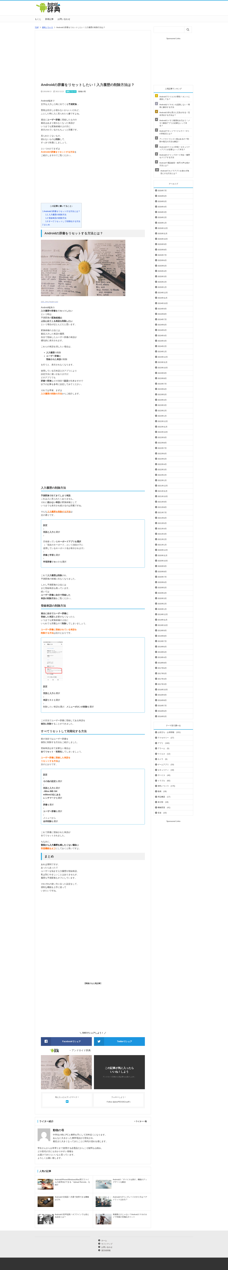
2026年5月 (162, 201)
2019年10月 (163, 625)
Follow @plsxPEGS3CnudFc (118, 1102)
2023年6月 (162, 389)
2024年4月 (162, 335)
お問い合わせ (64, 19)
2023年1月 (162, 416)
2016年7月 (162, 706)
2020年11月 (162, 555)
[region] (93, 57)
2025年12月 (163, 228)
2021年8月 (162, 507)
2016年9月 (162, 695)
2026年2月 (162, 217)
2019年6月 (162, 647)
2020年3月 (162, 598)
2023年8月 (162, 378)
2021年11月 (162, 491)
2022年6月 (162, 453)
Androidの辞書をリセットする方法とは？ (61, 211)
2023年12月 (163, 357)
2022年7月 (162, 448)
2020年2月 (162, 604)
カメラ (160, 759)
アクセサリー (163, 738)
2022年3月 (162, 469)
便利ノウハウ (71, 92)
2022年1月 (162, 480)
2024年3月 (162, 341)
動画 (159, 791)
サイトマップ (106, 1244)
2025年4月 (162, 271)
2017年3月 (162, 684)
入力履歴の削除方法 (55, 214)
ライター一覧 (141, 1121)
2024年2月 (162, 346)
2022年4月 (162, 464)
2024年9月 (162, 309)
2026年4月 (162, 207)
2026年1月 (162, 223)
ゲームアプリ (163, 764)
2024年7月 (162, 319)
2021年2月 (162, 539)
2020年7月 (162, 577)
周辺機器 (161, 797)
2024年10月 (163, 303)
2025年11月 (162, 233)
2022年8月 (162, 443)
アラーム (161, 748)
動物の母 (82, 91)
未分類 (160, 802)
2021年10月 (163, 496)
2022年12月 (163, 421)
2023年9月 (162, 373)
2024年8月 (162, 314)
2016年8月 (162, 700)
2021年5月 (162, 523)
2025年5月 (162, 266)
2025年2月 (162, 282)
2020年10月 (163, 561)
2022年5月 (162, 459)
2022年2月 (162, 475)
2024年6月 (162, 325)
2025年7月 (162, 255)
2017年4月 (162, 679)
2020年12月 (163, 550)
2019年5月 (162, 652)
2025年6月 (162, 260)
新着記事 (49, 19)
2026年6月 (162, 196)
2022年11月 (162, 427)
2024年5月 (162, 330)
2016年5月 (162, 716)
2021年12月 (163, 486)
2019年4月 (162, 657)
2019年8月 (162, 636)
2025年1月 (162, 287)
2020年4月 (162, 593)
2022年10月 (163, 432)
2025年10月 (163, 239)
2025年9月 (162, 244)
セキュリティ (163, 770)
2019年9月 (162, 630)
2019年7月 (162, 641)
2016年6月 (162, 711)
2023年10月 (163, 368)
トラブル (161, 781)
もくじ (38, 19)
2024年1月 (162, 351)
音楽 (159, 813)
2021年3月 (162, 534)
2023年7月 (162, 384)
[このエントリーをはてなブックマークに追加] (67, 1102)
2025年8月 (162, 250)
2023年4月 (162, 400)
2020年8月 (162, 572)
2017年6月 (162, 668)
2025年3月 (162, 276)
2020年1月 (162, 609)
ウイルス (161, 754)
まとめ (46, 224)
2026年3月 (162, 212)
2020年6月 (162, 582)
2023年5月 (162, 394)
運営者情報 (106, 1250)
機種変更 (161, 807)
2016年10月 (163, 690)
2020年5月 (162, 587)
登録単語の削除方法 (55, 218)
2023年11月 (162, 362)
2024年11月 (162, 298)
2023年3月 (162, 405)
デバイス (161, 775)
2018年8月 (162, 663)
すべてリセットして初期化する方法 (62, 221)
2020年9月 (162, 566)
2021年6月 (162, 518)
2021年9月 (162, 502)
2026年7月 (162, 191)
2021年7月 (162, 512)
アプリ (160, 743)
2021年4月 (162, 529)
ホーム (104, 1240)
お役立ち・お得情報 (166, 732)
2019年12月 (163, 614)
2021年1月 (162, 545)
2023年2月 (162, 411)
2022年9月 (162, 437)
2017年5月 (162, 673)
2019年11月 (162, 620)
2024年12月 (163, 293)
